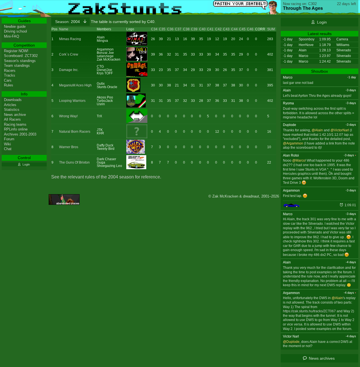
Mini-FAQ (11, 36)
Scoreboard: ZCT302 (21, 56)
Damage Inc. (68, 70)
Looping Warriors (72, 101)
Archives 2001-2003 (20, 134)
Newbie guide (15, 26)
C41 (210, 29)
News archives (322, 358)
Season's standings (20, 61)
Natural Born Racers (74, 132)
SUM (271, 29)
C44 (234, 29)
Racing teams (15, 124)
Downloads (13, 100)
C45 (242, 29)
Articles (10, 105)
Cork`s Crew (68, 54)
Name (63, 29)
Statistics (11, 109)
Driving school (15, 31)
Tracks (9, 75)
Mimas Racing (70, 39)
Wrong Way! (68, 116)
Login (322, 22)
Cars (8, 80)
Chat (8, 149)
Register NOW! (16, 51)
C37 (178, 29)
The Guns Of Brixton (74, 162)
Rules (8, 85)
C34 (154, 29)
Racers (9, 70)
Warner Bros (68, 147)
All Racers (12, 119)
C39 (194, 29)
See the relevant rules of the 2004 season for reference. (106, 177)
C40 (202, 29)
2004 (68, 21)
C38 (186, 29)
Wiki (7, 144)
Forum (9, 139)
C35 (162, 29)
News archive (15, 115)
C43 (226, 29)
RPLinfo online (16, 129)
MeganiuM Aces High (75, 85)
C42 (218, 29)
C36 (170, 29)
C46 (250, 29)
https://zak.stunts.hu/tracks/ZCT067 (309, 311)
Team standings (17, 65)
